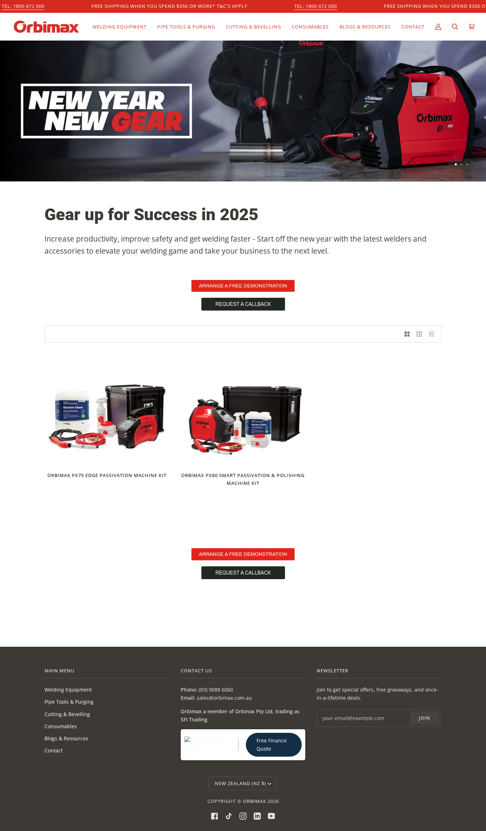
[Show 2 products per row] (407, 334)
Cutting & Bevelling (67, 714)
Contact (53, 750)
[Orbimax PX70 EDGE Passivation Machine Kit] (106, 410)
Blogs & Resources (66, 738)
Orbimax (254, 801)
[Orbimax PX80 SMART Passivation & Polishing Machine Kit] (243, 410)
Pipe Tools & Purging (69, 701)
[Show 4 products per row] (433, 334)
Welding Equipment (68, 689)
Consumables (60, 726)
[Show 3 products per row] (419, 334)
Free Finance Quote (272, 744)
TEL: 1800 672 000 (23, 6)
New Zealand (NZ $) (240, 783)
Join (424, 718)
